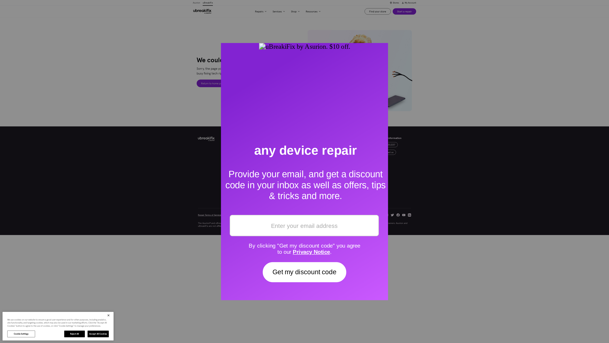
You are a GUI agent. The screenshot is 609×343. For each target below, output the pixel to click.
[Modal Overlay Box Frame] (304, 171)
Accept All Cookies (98, 334)
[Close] (108, 315)
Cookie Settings (21, 334)
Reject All (74, 334)
